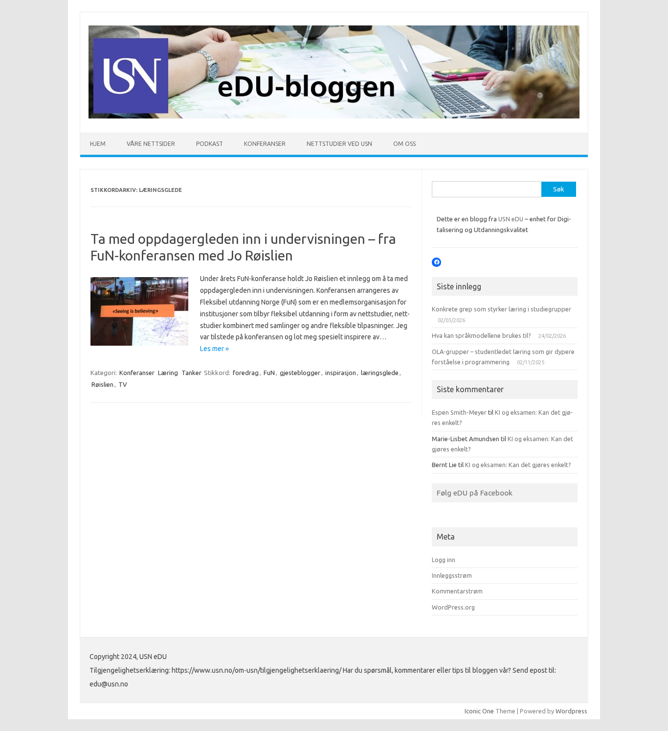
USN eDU (510, 218)
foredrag (246, 372)
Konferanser (265, 144)
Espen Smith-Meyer (459, 412)
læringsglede (380, 372)
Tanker (191, 372)
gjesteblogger (300, 372)
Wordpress (571, 710)
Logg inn (443, 559)
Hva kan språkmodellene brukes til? (481, 335)
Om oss (404, 144)
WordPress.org (453, 607)
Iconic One (479, 710)
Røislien (102, 384)
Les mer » (214, 349)
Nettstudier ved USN (339, 144)
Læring (168, 372)
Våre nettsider (151, 144)
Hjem (98, 144)
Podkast (209, 144)
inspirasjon (340, 372)
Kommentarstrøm (457, 591)
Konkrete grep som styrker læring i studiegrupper (501, 309)
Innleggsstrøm (452, 575)
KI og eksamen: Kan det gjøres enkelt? (518, 464)
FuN (269, 372)
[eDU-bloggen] (334, 116)
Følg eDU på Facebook (474, 492)
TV (122, 384)
